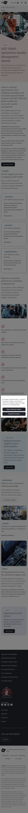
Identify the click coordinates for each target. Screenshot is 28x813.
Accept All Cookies (14, 413)
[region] (14, 406)
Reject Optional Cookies (14, 409)
